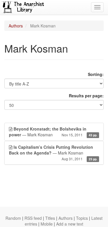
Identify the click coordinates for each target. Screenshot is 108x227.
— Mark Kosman (53, 131)
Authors (16, 26)
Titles (50, 218)
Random (13, 218)
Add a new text (69, 224)
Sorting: (96, 74)
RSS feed (33, 218)
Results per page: (86, 95)
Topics (82, 218)
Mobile (47, 224)
